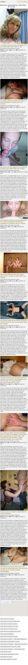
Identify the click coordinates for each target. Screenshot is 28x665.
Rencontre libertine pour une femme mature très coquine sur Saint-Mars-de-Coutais (13, 276)
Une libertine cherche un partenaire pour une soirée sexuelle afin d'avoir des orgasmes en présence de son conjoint (13, 221)
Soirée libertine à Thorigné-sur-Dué (8, 629)
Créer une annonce (22, 1)
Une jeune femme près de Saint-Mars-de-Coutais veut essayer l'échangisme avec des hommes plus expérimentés (13, 379)
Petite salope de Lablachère (20, 644)
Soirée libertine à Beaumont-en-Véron (9, 626)
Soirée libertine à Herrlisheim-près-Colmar (10, 631)
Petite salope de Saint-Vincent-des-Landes (10, 646)
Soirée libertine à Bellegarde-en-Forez (9, 654)
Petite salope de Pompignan (6, 644)
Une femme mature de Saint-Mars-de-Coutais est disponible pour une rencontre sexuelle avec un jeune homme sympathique (14, 569)
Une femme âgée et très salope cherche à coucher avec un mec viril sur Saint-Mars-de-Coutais (14, 322)
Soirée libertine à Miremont (6, 649)
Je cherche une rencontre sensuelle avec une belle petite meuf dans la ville (13, 46)
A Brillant (3, 2)
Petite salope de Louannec (6, 639)
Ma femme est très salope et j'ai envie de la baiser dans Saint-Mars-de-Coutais (13, 167)
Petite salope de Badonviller (20, 639)
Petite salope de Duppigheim (7, 634)
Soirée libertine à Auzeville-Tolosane (9, 636)
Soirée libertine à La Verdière (7, 618)
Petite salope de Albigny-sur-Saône (8, 659)
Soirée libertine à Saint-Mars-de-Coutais (9, 641)
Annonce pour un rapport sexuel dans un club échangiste (13, 512)
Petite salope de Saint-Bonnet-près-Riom (10, 621)
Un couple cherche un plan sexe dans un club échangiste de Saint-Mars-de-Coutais (13, 102)
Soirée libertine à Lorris (5, 651)
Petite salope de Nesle (19, 649)
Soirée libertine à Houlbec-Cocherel (8, 623)
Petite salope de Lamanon (6, 656)
